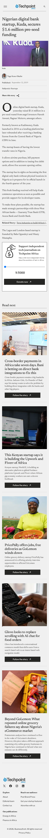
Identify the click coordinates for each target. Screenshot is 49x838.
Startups (14, 89)
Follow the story (20, 395)
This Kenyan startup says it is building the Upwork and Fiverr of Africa (24, 459)
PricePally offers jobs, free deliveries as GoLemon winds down (23, 549)
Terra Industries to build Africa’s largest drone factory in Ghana (32, 223)
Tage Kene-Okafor (14, 76)
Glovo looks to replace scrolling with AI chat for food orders (22, 636)
